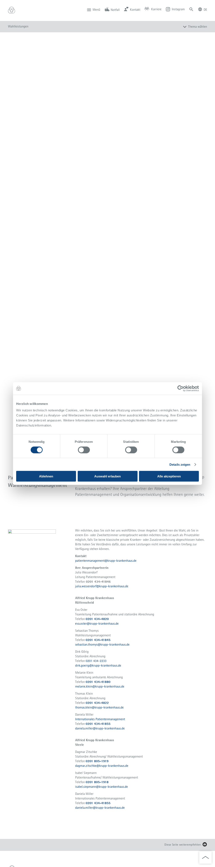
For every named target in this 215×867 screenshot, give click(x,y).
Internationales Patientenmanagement (100, 719)
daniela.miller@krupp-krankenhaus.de (100, 728)
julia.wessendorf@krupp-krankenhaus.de (101, 586)
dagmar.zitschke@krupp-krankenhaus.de (101, 766)
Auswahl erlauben (107, 476)
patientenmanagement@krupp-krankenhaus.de (105, 561)
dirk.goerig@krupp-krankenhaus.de (98, 665)
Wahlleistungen (18, 26)
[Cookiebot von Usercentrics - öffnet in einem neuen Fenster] (180, 388)
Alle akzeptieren (169, 476)
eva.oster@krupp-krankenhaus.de (97, 623)
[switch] (84, 449)
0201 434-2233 (96, 661)
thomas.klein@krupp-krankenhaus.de (99, 707)
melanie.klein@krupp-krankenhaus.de (99, 686)
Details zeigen (179, 464)
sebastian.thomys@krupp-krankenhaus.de (102, 644)
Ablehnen (46, 476)
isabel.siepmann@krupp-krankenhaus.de (101, 787)
